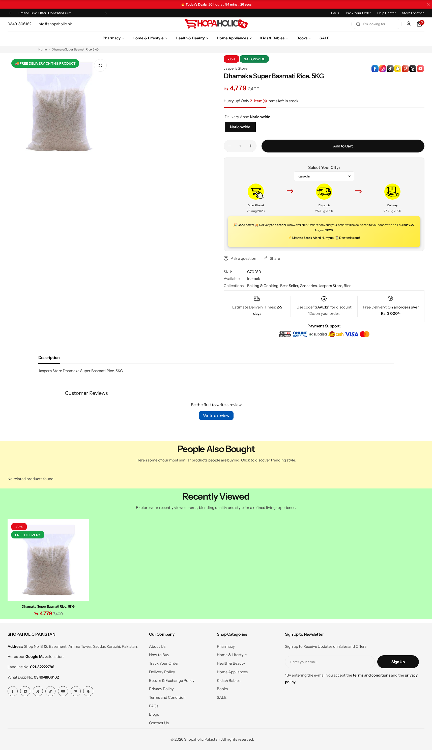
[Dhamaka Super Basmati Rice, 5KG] (48, 560)
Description (49, 357)
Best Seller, (290, 285)
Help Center (386, 13)
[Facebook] (13, 691)
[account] (409, 24)
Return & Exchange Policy (171, 680)
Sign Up (398, 661)
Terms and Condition (167, 697)
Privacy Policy (161, 688)
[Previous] (10, 12)
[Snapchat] (88, 691)
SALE (222, 697)
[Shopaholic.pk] (216, 24)
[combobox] (376, 24)
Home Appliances (232, 671)
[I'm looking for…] (358, 24)
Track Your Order (358, 13)
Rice (347, 285)
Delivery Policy (162, 671)
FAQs (335, 13)
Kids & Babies (228, 680)
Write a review (216, 415)
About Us (157, 646)
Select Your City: (324, 167)
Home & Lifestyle (232, 654)
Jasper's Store (235, 68)
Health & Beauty (231, 663)
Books (222, 688)
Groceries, (309, 285)
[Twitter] (38, 691)
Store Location (413, 13)
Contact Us (159, 722)
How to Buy (159, 654)
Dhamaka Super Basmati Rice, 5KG (48, 606)
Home (42, 49)
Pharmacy (226, 646)
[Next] (105, 12)
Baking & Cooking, (263, 285)
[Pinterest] (76, 691)
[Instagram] (25, 691)
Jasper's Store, (331, 285)
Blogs (154, 714)
